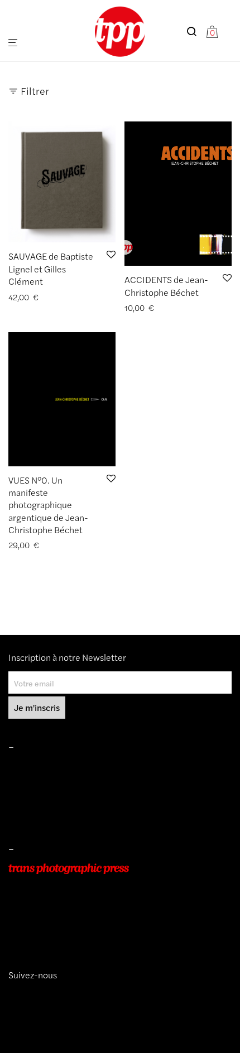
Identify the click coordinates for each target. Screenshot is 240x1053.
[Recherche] (196, 31)
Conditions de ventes (45, 782)
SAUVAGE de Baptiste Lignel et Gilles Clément (50, 268)
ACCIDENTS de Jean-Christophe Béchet (166, 285)
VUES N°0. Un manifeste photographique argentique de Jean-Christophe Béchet (48, 505)
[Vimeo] (22, 995)
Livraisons (25, 798)
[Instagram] (12, 995)
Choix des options (36, 545)
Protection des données (49, 814)
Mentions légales (38, 767)
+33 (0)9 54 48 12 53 (46, 916)
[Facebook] (29, 995)
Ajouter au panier (35, 297)
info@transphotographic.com (59, 931)
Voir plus (86, 297)
